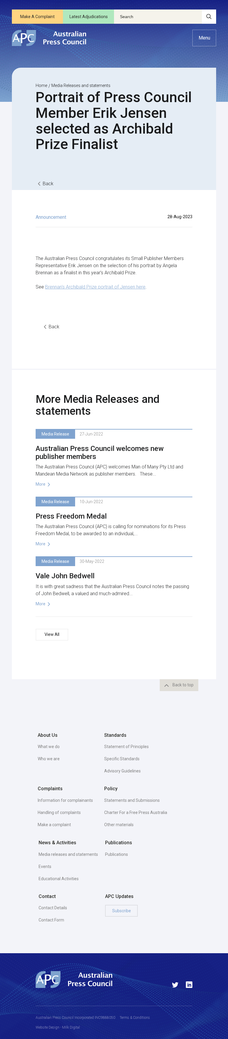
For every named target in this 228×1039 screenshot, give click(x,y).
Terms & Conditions (135, 1018)
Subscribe (121, 910)
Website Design (47, 1027)
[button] (204, 38)
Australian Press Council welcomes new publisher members (100, 452)
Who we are (49, 758)
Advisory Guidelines (122, 771)
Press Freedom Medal (71, 516)
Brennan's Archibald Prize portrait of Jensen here (95, 287)
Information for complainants (65, 800)
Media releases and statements (68, 854)
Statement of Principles (126, 746)
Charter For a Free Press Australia (135, 812)
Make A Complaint (37, 16)
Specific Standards (122, 758)
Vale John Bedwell (65, 576)
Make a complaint (54, 824)
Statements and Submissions (132, 800)
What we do (49, 746)
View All (52, 634)
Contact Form (51, 920)
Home (41, 85)
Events (45, 866)
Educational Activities (59, 878)
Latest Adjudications (88, 16)
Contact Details (53, 907)
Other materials (119, 824)
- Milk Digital (69, 1027)
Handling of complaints (59, 812)
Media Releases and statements (80, 85)
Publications (116, 854)
